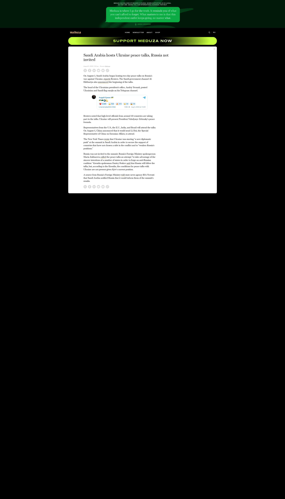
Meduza (107, 66)
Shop (157, 32)
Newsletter (138, 32)
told (123, 175)
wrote (106, 139)
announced (103, 82)
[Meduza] (75, 32)
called (103, 157)
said (128, 163)
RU (214, 32)
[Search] (209, 32)
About (150, 32)
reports (107, 79)
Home (127, 32)
